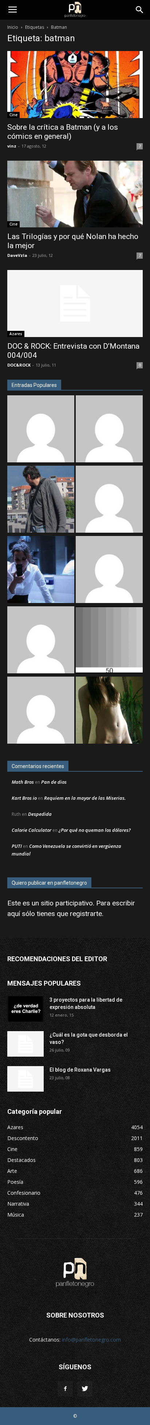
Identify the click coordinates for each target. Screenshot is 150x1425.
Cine (13, 114)
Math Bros (23, 782)
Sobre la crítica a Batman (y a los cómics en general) (62, 132)
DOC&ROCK (19, 365)
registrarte (86, 913)
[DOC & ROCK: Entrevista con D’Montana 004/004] (75, 303)
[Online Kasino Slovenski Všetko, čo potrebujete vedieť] (40, 429)
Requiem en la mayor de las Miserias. (85, 798)
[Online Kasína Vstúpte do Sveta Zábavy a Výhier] (40, 711)
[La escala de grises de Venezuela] (109, 640)
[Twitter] (85, 1389)
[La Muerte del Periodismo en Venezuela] (40, 640)
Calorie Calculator (31, 830)
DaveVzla (17, 255)
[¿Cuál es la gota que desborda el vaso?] (25, 1044)
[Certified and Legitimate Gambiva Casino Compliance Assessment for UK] (109, 570)
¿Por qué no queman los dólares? (95, 830)
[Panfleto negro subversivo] (109, 711)
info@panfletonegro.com (91, 1339)
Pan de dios (54, 782)
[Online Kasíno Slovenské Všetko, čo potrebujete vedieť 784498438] (109, 429)
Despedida (40, 814)
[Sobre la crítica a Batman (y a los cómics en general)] (75, 84)
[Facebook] (65, 1389)
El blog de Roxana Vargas (80, 1070)
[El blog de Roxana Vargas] (25, 1079)
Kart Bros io (24, 798)
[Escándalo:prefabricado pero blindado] (109, 500)
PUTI (17, 846)
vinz (11, 146)
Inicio (12, 27)
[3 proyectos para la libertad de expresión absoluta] (25, 1009)
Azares (15, 333)
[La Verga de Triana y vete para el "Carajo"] (40, 500)
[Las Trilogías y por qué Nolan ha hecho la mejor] (75, 194)
